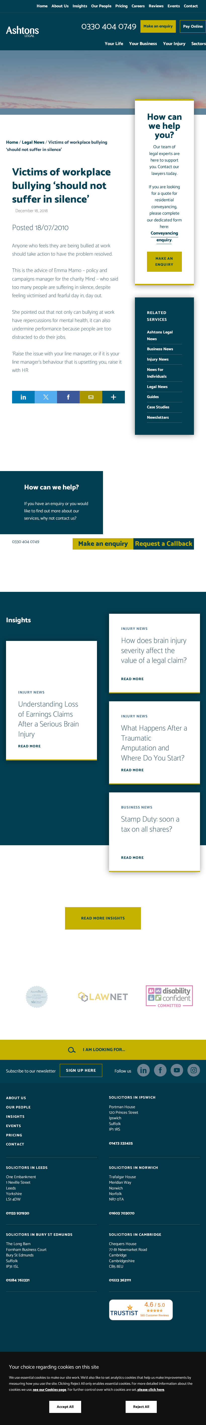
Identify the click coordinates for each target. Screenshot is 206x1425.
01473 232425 (121, 1143)
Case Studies (158, 407)
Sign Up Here (81, 1070)
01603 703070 (121, 1213)
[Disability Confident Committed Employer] (103, 997)
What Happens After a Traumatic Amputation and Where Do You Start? (154, 743)
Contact (191, 6)
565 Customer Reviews (154, 1315)
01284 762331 (17, 1280)
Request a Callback (163, 544)
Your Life (114, 44)
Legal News (33, 142)
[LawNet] (36, 997)
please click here (150, 1390)
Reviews (156, 6)
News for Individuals (157, 373)
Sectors (198, 44)
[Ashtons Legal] (22, 31)
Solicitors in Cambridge (135, 1235)
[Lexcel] (169, 997)
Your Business (143, 44)
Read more (29, 746)
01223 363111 (120, 1280)
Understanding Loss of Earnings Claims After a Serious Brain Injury (48, 719)
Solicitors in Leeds (27, 1168)
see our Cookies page (49, 1390)
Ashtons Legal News (160, 335)
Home (42, 6)
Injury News (158, 359)
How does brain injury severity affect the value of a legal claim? (154, 651)
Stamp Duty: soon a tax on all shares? (150, 824)
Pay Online (193, 26)
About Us (60, 6)
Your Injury (174, 44)
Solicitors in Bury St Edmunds (39, 1235)
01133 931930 (17, 1213)
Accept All (65, 1407)
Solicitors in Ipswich (132, 1098)
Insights (80, 6)
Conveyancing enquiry (164, 237)
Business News (160, 349)
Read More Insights (103, 918)
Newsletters (158, 417)
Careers (138, 6)
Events (174, 6)
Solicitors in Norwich (133, 1168)
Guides (153, 397)
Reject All (141, 1407)
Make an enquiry (158, 26)
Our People (101, 6)
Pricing (121, 6)
